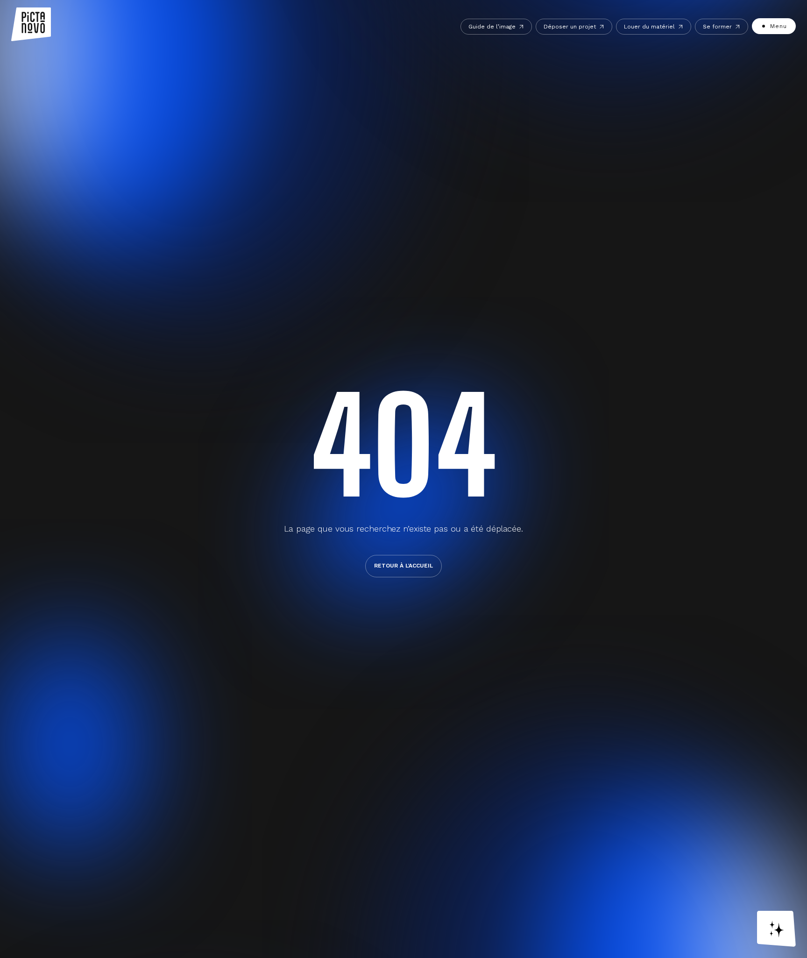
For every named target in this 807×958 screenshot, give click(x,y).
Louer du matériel (649, 26)
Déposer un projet (570, 26)
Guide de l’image (492, 26)
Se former (717, 26)
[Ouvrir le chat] (776, 929)
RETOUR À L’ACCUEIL (403, 565)
